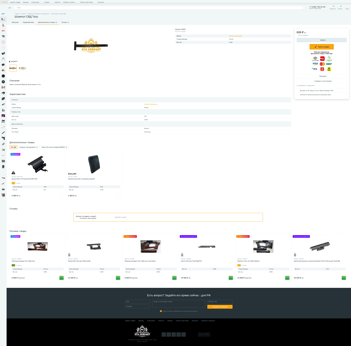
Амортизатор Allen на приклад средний (81, 179)
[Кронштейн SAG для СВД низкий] (94, 246)
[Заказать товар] (62, 196)
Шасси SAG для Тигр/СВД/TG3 (191, 261)
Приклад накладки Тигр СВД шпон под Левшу (140, 261)
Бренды (26, 2)
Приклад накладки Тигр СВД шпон (23, 261)
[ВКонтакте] (169, 334)
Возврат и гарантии (208, 320)
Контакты (101, 2)
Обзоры (170, 320)
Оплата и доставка (86, 2)
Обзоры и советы (69, 2)
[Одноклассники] (183, 334)
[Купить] (62, 278)
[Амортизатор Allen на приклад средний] (94, 164)
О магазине (35, 2)
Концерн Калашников (235, 36)
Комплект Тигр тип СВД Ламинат (248, 261)
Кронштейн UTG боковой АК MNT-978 (24, 179)
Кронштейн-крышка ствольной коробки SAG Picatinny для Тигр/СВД (317, 261)
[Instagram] (164, 334)
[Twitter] (173, 334)
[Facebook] (178, 334)
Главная (4, 2)
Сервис (46, 2)
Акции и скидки (15, 2)
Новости (57, 2)
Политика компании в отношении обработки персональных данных (204, 334)
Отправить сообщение (220, 307)
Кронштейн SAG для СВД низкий (79, 261)
